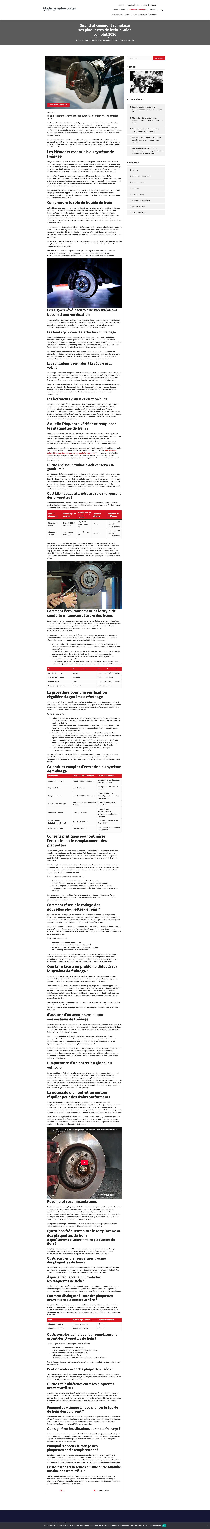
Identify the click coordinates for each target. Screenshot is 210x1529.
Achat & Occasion (149, 5)
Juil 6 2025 (51, 112)
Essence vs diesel (119, 10)
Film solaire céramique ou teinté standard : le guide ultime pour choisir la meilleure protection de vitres (147, 150)
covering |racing (133, 5)
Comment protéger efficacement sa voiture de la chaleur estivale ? (145, 130)
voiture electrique (140, 15)
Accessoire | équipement (121, 15)
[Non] (207, 1526)
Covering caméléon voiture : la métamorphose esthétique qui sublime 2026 (147, 109)
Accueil (121, 5)
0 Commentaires (103, 1490)
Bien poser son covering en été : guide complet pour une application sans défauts (146, 139)
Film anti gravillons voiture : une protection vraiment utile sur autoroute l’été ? (147, 120)
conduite (153, 10)
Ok (164, 1526)
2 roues (135, 170)
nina (64, 1490)
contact (153, 15)
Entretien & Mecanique (137, 10)
